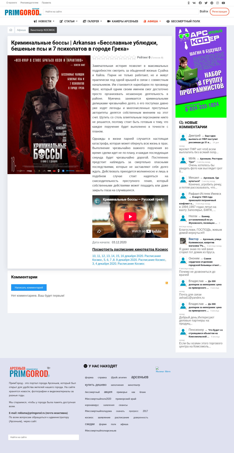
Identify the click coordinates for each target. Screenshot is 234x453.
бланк (142, 392)
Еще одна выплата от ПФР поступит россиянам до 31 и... (203, 139)
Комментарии (24, 277)
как (133, 392)
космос (89, 417)
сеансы (123, 404)
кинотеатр (134, 384)
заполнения (117, 385)
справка (102, 377)
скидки (90, 424)
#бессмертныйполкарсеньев (100, 430)
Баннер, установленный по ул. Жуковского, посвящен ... (203, 219)
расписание (122, 417)
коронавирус (92, 405)
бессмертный (92, 392)
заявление (104, 417)
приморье (122, 392)
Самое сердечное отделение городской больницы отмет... (205, 262)
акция (108, 392)
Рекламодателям (29, 2)
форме (103, 424)
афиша (124, 424)
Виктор (194, 239)
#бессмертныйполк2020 (98, 398)
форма (89, 377)
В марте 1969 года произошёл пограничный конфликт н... (197, 200)
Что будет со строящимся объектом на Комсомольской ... (206, 333)
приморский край (126, 398)
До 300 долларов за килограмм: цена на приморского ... (205, 284)
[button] (44, 21)
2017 (145, 411)
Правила (46, 2)
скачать (120, 411)
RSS (166, 283)
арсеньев (139, 377)
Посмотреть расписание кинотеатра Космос (130, 249)
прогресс (133, 411)
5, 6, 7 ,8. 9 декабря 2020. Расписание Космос (134, 259)
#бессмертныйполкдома (98, 411)
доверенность (140, 417)
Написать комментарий (29, 287)
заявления (108, 405)
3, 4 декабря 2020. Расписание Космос (118, 263)
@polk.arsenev (119, 377)
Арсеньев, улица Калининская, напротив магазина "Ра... (205, 242)
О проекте (11, 2)
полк (113, 424)
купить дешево (95, 385)
